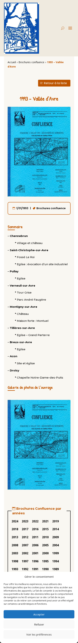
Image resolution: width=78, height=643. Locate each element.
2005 (45, 545)
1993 (15, 569)
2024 (15, 521)
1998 (15, 561)
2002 (25, 553)
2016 (35, 529)
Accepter (39, 614)
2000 (45, 553)
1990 (45, 569)
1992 (25, 569)
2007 (25, 545)
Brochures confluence (31, 62)
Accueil (12, 62)
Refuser (39, 624)
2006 (35, 545)
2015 (45, 529)
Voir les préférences (39, 634)
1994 (55, 561)
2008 (15, 545)
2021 (45, 521)
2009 (55, 537)
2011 (35, 537)
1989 (55, 569)
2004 (55, 545)
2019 (55, 521)
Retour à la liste (55, 83)
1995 (45, 561)
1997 (25, 561)
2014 (55, 529)
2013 (15, 537)
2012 (25, 537)
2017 (25, 529)
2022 (35, 521)
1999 (55, 553)
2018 (15, 529)
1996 (35, 561)
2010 (45, 537)
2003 (15, 553)
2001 (35, 553)
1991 (35, 569)
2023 (25, 521)
